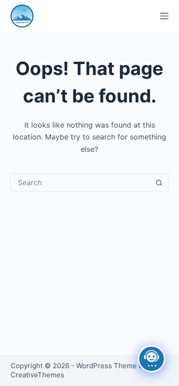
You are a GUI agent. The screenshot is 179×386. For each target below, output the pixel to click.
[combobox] (80, 182)
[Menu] (164, 16)
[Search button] (159, 182)
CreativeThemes (37, 374)
